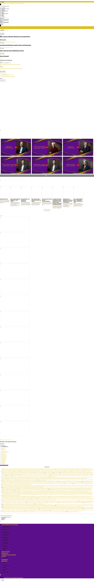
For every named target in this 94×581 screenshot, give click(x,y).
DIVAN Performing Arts (4, 454)
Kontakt (4, 570)
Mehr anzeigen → (47, 210)
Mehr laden (1, 58)
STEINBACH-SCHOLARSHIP (4, 13)
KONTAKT (2, 519)
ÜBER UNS (2, 18)
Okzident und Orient (4, 73)
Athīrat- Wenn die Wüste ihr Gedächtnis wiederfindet (8, 76)
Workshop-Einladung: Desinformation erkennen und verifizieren (10, 64)
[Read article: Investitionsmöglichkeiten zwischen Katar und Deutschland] (47, 41)
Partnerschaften (2, 34)
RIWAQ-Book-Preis (5, 558)
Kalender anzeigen (2, 70)
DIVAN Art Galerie (3, 452)
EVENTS (3, 556)
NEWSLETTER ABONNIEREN (4, 465)
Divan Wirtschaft (4, 56)
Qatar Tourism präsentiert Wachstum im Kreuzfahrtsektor (15, 36)
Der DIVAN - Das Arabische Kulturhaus (13, 577)
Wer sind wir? (5, 562)
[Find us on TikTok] (0, 25)
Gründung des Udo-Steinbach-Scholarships (7, 74)
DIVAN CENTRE (3, 10)
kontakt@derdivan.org (5, 446)
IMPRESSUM (3, 449)
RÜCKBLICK (2, 16)
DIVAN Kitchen (5, 548)
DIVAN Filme (3, 453)
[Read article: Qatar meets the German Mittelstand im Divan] (47, 47)
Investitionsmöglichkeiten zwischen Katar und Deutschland (15, 45)
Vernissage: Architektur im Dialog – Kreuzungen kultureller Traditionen (11, 68)
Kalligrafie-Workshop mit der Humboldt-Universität (8, 75)
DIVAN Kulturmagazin (4, 456)
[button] (93, 156)
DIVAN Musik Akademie (6, 527)
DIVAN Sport (3, 461)
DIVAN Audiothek (3, 459)
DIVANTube (3, 463)
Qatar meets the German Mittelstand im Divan (12, 50)
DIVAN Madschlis (3, 462)
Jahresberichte (5, 569)
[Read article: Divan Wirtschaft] (47, 52)
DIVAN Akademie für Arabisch (5, 451)
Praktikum (4, 567)
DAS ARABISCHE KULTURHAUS (5, 8)
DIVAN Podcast (3, 457)
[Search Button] (8, 18)
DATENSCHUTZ (3, 448)
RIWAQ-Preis (4, 553)
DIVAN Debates (3, 458)
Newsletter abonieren (6, 572)
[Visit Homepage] (12, 3)
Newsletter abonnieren (3, 81)
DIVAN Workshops (3, 455)
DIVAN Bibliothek (3, 460)
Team (3, 564)
